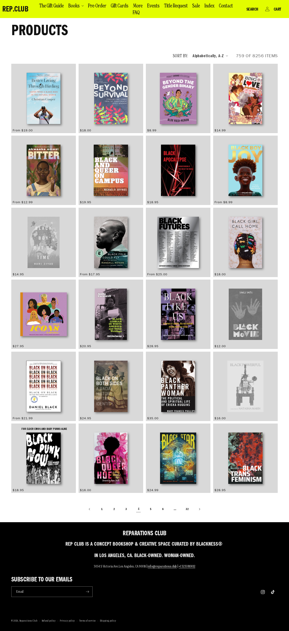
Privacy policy (67, 620)
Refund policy (49, 620)
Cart (277, 9)
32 (187, 509)
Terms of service (87, 620)
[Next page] (199, 509)
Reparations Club (28, 620)
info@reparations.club (162, 566)
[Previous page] (90, 509)
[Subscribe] (87, 591)
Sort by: (180, 55)
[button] (76, 5)
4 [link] (138, 509)
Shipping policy (108, 620)
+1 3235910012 (187, 566)
